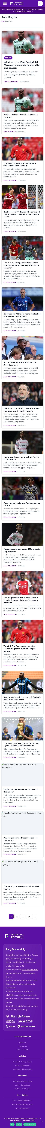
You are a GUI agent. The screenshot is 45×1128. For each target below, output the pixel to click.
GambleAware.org (30, 969)
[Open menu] (4, 3)
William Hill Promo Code (22, 1081)
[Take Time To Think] (27, 1026)
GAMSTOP (10, 988)
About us (22, 1042)
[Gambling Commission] (11, 1021)
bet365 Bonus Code (22, 1085)
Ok (12, 1124)
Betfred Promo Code (22, 1089)
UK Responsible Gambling (22, 1069)
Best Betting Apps (22, 1108)
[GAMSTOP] (25, 1021)
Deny (19, 1124)
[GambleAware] (20, 1016)
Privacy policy (29, 1124)
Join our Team (22, 1050)
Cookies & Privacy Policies (22, 1062)
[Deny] (42, 1121)
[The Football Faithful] (16, 3)
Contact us (22, 1046)
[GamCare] (10, 1026)
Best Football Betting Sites (22, 1104)
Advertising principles (23, 11)
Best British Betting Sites (22, 1101)
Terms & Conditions (22, 1065)
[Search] (40, 3)
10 (29, 916)
